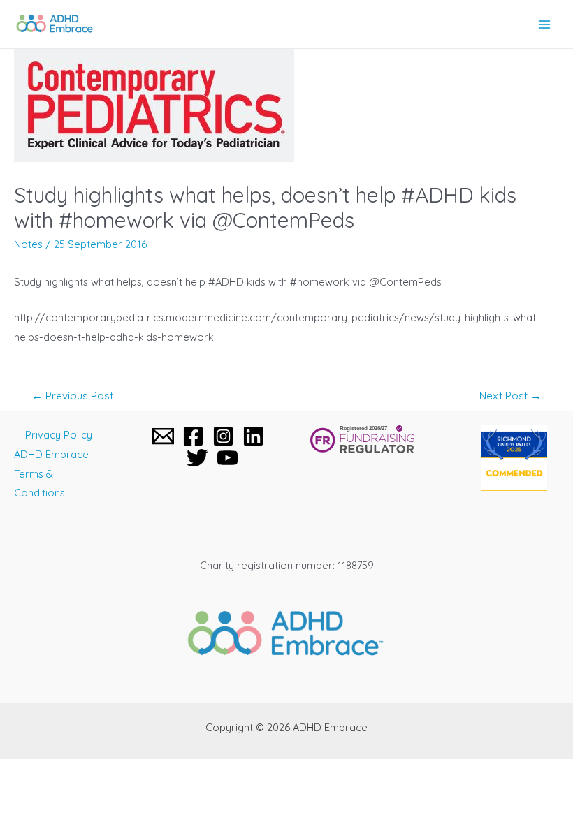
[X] (197, 458)
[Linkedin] (253, 436)
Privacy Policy (58, 434)
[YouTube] (227, 458)
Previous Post (72, 395)
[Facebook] (193, 436)
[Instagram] (223, 436)
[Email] (163, 436)
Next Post (510, 395)
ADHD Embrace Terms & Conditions (51, 474)
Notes (28, 244)
